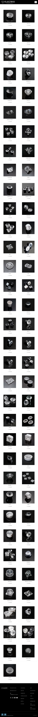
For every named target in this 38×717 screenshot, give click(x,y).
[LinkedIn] (14, 697)
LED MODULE (32, 690)
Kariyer (22, 698)
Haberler (23, 693)
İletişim (22, 703)
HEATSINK (32, 693)
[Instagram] (12, 697)
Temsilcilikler (24, 695)
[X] (10, 697)
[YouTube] (17, 697)
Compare (10, 25)
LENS (31, 695)
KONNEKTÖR (32, 701)
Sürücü (32, 698)
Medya (22, 701)
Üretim (22, 690)
